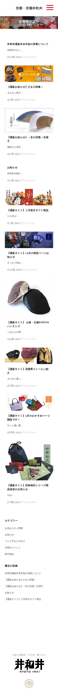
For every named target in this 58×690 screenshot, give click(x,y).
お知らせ (12, 167)
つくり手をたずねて (15, 541)
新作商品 (9, 554)
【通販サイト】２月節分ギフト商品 (27, 210)
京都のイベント (13, 547)
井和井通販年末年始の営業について (27, 44)
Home (22, 24)
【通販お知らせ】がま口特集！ (25, 86)
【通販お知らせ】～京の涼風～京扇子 (24, 586)
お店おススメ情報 (14, 528)
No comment (29, 57)
